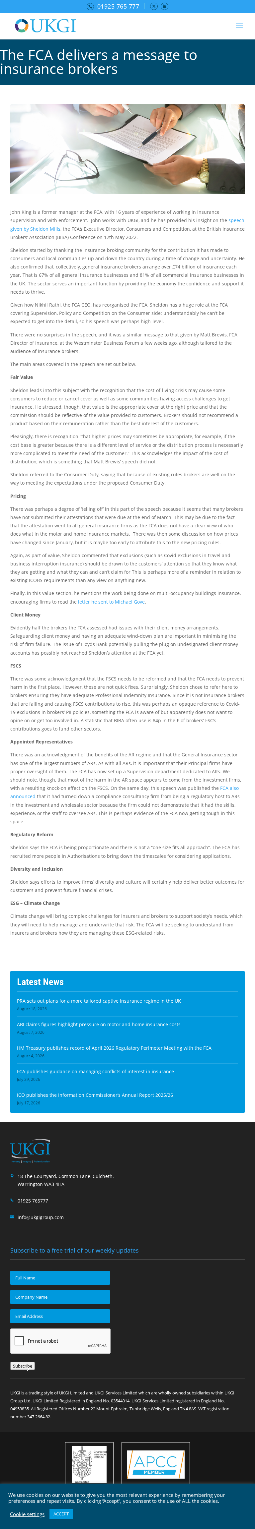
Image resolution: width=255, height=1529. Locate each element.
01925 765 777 (118, 6)
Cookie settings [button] (27, 1514)
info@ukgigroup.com (41, 1217)
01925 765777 (33, 1201)
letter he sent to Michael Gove (111, 602)
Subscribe (22, 1366)
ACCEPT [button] (61, 1514)
